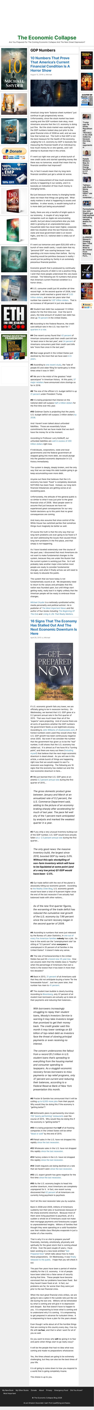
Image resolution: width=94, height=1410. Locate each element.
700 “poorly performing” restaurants (46, 1116)
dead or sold (37, 1134)
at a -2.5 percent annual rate (49, 838)
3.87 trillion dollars (59, 300)
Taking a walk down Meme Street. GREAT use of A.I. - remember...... (88, 191)
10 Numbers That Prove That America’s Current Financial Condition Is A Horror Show (50, 64)
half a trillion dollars (64, 403)
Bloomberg (48, 994)
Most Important (9, 1393)
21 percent (35, 394)
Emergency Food (61, 1390)
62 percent (50, 1192)
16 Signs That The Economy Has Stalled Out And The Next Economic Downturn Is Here (53, 627)
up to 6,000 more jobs (47, 1101)
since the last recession (48, 1142)
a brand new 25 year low (59, 959)
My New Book (7, 1390)
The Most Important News (54, 608)
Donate (34, 1390)
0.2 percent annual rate (48, 780)
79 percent (43, 318)
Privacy (49, 1390)
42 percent (66, 335)
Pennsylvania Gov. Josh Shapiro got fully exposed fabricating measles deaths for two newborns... (88, 217)
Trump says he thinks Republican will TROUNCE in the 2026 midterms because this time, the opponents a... (87, 134)
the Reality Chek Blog (42, 888)
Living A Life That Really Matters (58, 614)
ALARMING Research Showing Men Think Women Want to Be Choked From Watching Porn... (87, 246)
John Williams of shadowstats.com (59, 730)
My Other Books (22, 1390)
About (41, 1390)
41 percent (54, 985)
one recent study (53, 365)
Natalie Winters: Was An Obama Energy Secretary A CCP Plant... (87, 166)
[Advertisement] (47, 18)
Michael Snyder (37, 602)
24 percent (68, 341)
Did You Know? (76, 1390)
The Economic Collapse (47, 37)
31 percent (51, 976)
